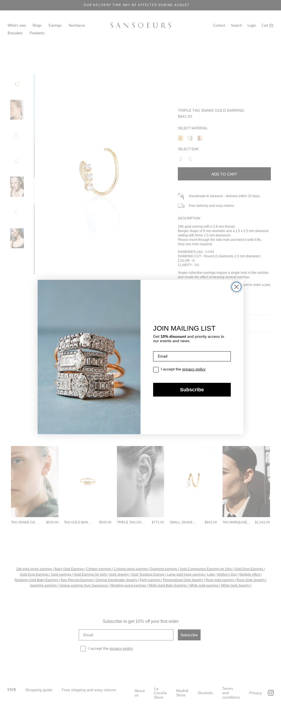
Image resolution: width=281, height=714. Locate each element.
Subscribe (192, 389)
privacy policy (194, 369)
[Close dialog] (236, 287)
